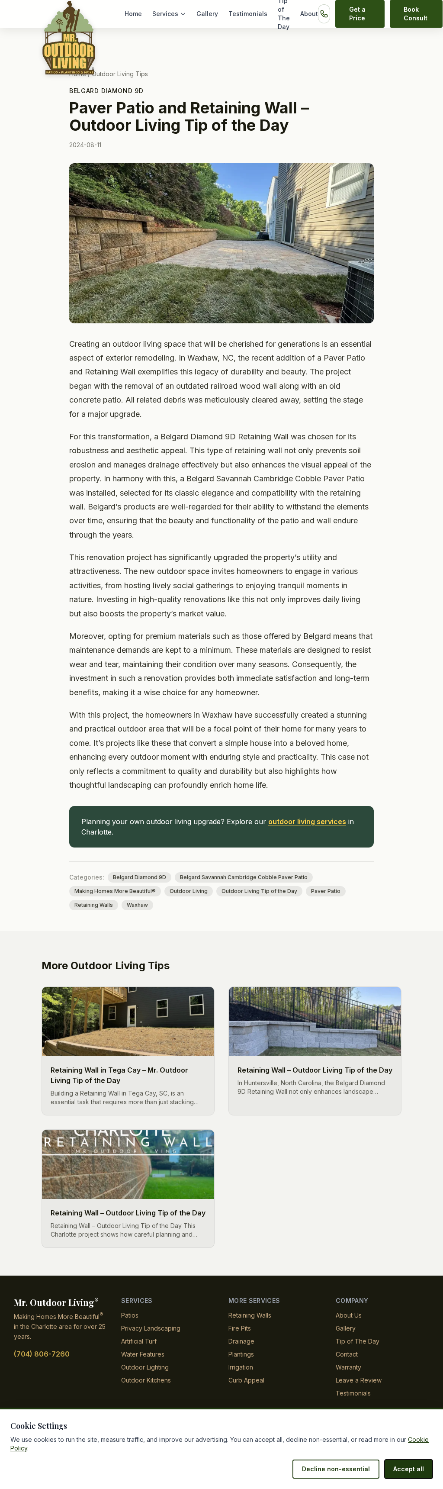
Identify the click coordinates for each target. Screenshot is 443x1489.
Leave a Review (359, 1380)
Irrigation (240, 1367)
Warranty (348, 1367)
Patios (129, 1315)
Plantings (241, 1354)
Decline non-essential (336, 1469)
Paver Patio (325, 891)
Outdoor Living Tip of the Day (259, 891)
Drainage (241, 1341)
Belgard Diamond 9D (106, 90)
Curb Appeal (246, 1380)
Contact (347, 1354)
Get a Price (357, 14)
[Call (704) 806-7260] (324, 13)
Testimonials (247, 13)
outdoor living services (307, 821)
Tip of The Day (357, 1341)
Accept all (408, 1469)
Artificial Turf (139, 1341)
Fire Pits (239, 1328)
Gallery (207, 13)
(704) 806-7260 (42, 1354)
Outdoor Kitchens (146, 1380)
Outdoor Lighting (145, 1367)
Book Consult (415, 14)
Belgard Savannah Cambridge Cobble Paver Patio (244, 877)
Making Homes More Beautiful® (115, 891)
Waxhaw (137, 905)
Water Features (142, 1354)
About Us (349, 1315)
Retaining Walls (93, 905)
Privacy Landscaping (150, 1328)
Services (165, 13)
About (309, 13)
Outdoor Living (189, 891)
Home (133, 13)
